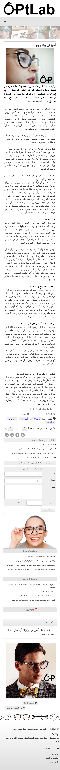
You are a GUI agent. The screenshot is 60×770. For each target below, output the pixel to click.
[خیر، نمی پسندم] (10, 428)
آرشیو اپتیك (53, 762)
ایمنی (43, 633)
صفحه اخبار (29, 703)
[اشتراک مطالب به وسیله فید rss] (6, 434)
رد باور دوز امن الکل (48, 444)
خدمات (11, 419)
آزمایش (17, 630)
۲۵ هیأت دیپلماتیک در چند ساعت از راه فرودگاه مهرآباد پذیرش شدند (31, 569)
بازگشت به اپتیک (14, 708)
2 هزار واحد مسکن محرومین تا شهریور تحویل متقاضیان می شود (33, 453)
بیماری (50, 633)
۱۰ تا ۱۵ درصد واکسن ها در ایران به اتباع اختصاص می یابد (34, 449)
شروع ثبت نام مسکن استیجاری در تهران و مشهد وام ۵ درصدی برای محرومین (32, 586)
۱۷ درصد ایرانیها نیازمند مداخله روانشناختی (40, 457)
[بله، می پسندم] (24, 428)
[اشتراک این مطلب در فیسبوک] (17, 434)
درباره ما (55, 754)
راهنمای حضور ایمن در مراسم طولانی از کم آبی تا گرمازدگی (35, 560)
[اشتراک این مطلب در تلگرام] (22, 434)
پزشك (10, 630)
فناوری (50, 422)
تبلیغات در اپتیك (52, 758)
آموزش (24, 419)
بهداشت (49, 630)
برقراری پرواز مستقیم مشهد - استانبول (41, 556)
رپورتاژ (36, 419)
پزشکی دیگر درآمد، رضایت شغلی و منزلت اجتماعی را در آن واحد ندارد (31, 565)
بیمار (42, 630)
